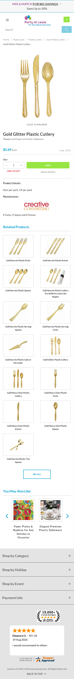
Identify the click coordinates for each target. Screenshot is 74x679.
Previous (6, 515)
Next (67, 515)
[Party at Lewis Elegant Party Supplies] (37, 19)
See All (37, 474)
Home (6, 39)
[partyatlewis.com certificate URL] (37, 659)
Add (47, 165)
